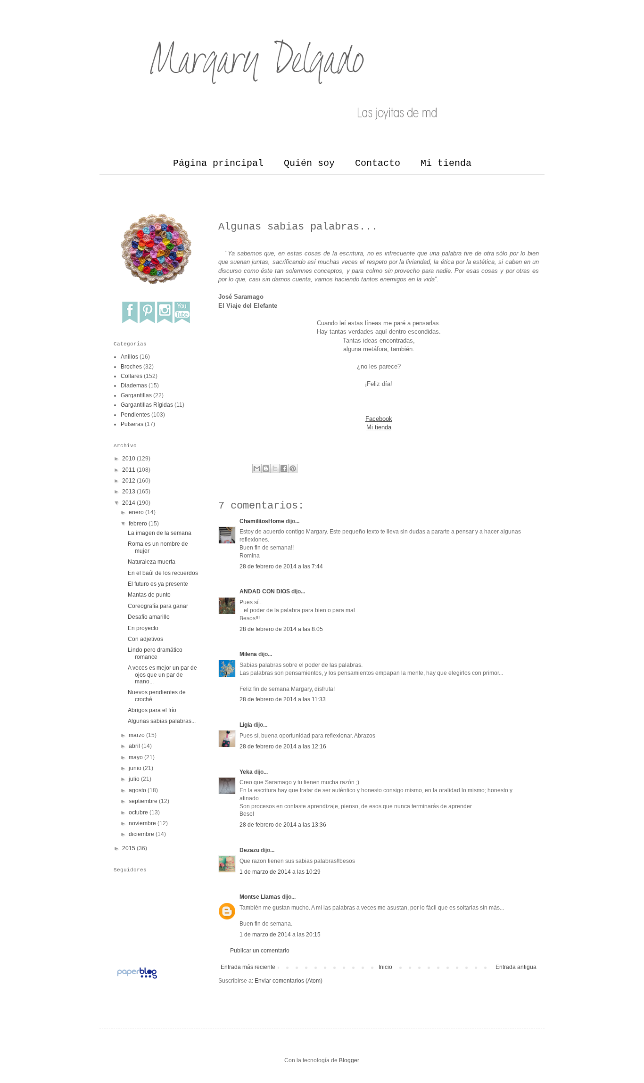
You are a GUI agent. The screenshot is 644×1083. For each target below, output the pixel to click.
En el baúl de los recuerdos (163, 573)
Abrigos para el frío (152, 710)
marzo (137, 735)
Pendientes (135, 414)
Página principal (218, 163)
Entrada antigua (516, 967)
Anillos (129, 356)
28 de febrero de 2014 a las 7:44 (281, 566)
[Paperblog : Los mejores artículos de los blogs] (137, 979)
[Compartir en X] (275, 468)
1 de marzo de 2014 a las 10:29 (280, 872)
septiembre (143, 801)
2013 (128, 491)
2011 (128, 470)
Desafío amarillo (149, 617)
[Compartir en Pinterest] (292, 468)
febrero (138, 523)
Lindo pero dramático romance (155, 653)
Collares (131, 376)
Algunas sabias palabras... (162, 721)
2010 (128, 458)
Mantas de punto (149, 594)
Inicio (385, 967)
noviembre (142, 823)
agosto (137, 790)
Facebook (378, 418)
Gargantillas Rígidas (147, 405)
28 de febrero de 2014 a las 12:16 (282, 746)
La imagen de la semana (159, 533)
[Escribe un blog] (266, 468)
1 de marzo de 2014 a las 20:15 (280, 934)
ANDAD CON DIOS (264, 591)
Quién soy (309, 163)
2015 (128, 848)
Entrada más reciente (248, 967)
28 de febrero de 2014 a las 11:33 (282, 699)
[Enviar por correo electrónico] (257, 468)
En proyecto (143, 628)
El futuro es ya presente (158, 584)
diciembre (141, 834)
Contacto (377, 163)
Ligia (245, 725)
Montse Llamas (260, 897)
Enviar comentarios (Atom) (288, 980)
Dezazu (250, 850)
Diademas (134, 385)
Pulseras (132, 424)
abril (134, 746)
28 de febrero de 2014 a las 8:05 (281, 629)
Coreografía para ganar (158, 606)
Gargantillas (136, 395)
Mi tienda (446, 163)
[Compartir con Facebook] (284, 468)
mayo (136, 757)
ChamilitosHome (261, 521)
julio (134, 779)
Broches (131, 366)
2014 (128, 503)
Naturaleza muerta (151, 561)
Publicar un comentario (259, 950)
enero (136, 512)
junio (135, 768)
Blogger (349, 1060)
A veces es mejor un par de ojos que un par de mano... (162, 675)
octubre (138, 812)
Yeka (246, 772)
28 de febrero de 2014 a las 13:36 (282, 824)
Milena (248, 654)
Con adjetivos (145, 639)
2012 (128, 480)
